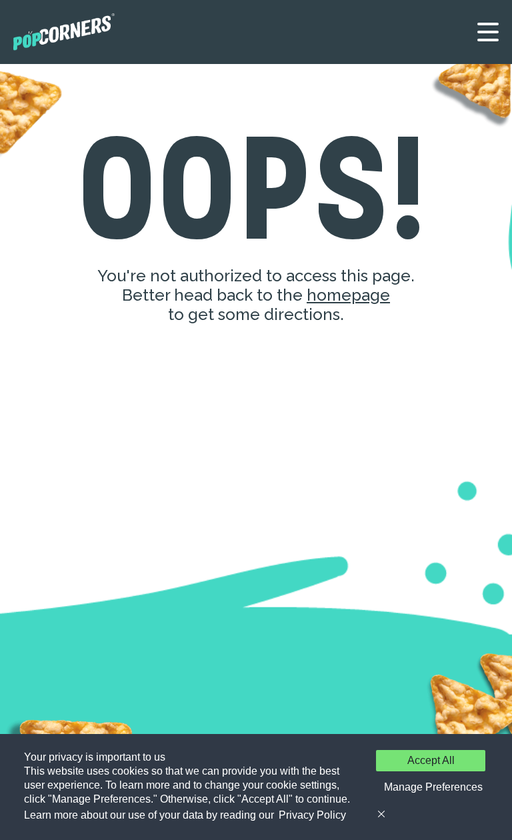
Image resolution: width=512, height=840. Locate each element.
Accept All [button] (431, 760)
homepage (348, 295)
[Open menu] (488, 32)
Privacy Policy (312, 815)
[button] (430, 787)
